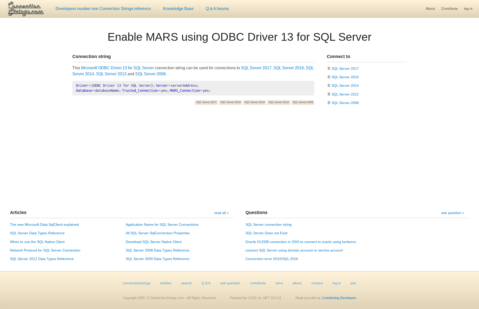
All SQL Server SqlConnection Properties (158, 233)
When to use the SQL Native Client (37, 242)
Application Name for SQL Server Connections (162, 224)
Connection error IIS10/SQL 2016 (271, 259)
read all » (221, 213)
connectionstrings (136, 283)
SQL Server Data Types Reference (37, 233)
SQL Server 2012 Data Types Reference (42, 259)
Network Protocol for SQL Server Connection (45, 250)
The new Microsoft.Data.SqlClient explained (44, 224)
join (353, 283)
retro (279, 283)
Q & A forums (217, 8)
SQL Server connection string (268, 224)
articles (165, 283)
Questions (256, 212)
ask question (230, 283)
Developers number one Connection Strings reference (103, 8)
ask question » (452, 213)
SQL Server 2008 (150, 74)
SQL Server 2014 (254, 102)
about (297, 283)
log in (468, 8)
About (430, 8)
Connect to (338, 56)
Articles (18, 212)
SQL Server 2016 (288, 68)
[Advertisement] (239, 158)
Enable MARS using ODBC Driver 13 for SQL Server (239, 36)
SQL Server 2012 (111, 74)
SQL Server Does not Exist (266, 233)
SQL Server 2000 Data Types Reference (157, 259)
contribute (258, 283)
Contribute (449, 8)
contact (317, 283)
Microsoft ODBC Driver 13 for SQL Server (117, 68)
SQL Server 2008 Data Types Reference (157, 250)
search (186, 283)
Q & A (206, 283)
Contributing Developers (339, 298)
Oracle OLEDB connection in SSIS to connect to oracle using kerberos (300, 242)
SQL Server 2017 (256, 68)
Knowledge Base (178, 8)
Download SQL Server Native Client (154, 242)
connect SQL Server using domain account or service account (294, 250)
